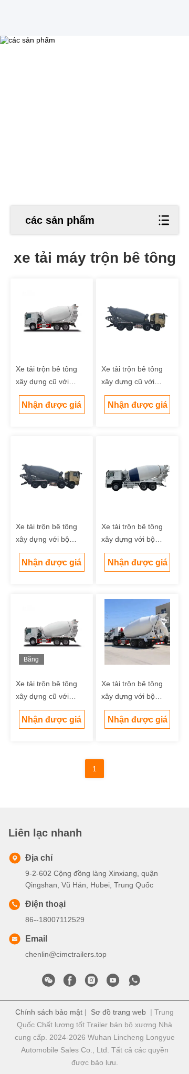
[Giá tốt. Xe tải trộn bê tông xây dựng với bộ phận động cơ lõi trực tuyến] (52, 474)
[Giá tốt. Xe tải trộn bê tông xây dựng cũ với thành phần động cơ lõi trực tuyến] (52, 317)
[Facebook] (69, 983)
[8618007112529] (134, 983)
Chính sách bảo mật (48, 1012)
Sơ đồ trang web (118, 1012)
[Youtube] (113, 983)
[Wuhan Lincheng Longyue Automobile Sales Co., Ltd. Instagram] (91, 983)
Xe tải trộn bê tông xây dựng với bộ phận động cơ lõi (46, 539)
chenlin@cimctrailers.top (66, 954)
